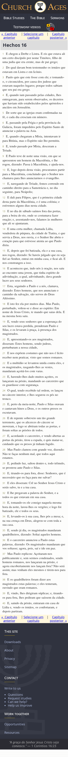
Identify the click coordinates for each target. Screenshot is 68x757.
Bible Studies (13, 17)
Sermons (57, 17)
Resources (12, 732)
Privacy (9, 658)
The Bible (37, 17)
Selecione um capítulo (33, 36)
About (8, 650)
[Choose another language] (50, 27)
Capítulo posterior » (58, 36)
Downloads (12, 642)
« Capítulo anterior (9, 36)
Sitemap (10, 667)
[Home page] (34, 7)
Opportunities (14, 724)
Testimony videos (27, 27)
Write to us (18, 696)
